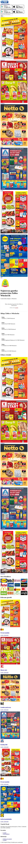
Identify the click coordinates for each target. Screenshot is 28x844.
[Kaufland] (14, 102)
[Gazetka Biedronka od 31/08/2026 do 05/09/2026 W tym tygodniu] (10, 626)
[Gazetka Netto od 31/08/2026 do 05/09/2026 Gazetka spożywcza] (10, 701)
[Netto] (14, 145)
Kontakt (8, 4)
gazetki (16, 307)
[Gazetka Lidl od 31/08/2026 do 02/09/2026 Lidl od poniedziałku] (10, 813)
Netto (2, 147)
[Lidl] (14, 276)
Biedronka (14, 9)
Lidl (1, 277)
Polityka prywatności (7, 839)
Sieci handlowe (6, 834)
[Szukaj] (2, 16)
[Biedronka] (14, 59)
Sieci (5, 4)
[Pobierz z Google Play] (6, 8)
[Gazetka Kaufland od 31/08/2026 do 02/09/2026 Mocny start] (10, 664)
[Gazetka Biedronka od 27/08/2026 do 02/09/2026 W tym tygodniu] (10, 775)
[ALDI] (14, 189)
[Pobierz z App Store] (18, 8)
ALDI (2, 190)
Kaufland (2, 103)
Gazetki (2, 4)
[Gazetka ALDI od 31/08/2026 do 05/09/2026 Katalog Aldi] (10, 738)
